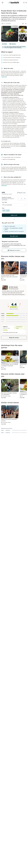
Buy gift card (14, 236)
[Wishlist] (23, 23)
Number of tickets (6, 197)
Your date (4, 202)
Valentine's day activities (6, 428)
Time (3, 208)
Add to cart (14, 215)
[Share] (26, 23)
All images (14, 27)
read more (4, 77)
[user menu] (24, 2)
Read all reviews (14, 337)
